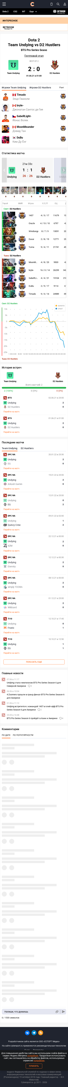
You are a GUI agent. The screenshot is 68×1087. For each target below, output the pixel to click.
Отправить (63, 1011)
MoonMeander (35, 262)
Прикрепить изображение (56, 1011)
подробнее (32, 1055)
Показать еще (34, 662)
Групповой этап (34, 55)
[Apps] (51, 4)
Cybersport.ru (27, 1082)
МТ (23, 11)
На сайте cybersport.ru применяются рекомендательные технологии (34, 1046)
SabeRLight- (34, 278)
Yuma (31, 247)
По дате (6, 735)
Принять (34, 1066)
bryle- (31, 270)
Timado (32, 294)
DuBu (31, 286)
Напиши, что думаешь (16, 1011)
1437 (31, 215)
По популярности (23, 735)
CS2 (15, 11)
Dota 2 (5, 11)
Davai (31, 239)
